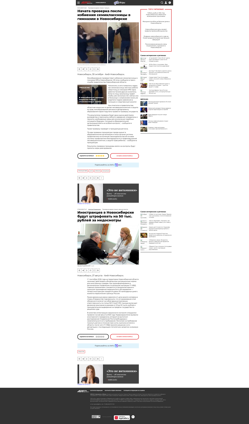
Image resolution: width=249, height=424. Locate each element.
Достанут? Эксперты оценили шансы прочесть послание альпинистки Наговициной (160, 72)
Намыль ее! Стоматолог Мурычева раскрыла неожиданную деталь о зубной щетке (159, 228)
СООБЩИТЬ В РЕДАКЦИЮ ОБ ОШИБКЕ (134, 390)
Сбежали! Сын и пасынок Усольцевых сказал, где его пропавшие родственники (160, 248)
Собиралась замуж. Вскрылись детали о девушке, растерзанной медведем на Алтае (159, 241)
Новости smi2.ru (83, 203)
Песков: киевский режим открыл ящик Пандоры (158, 121)
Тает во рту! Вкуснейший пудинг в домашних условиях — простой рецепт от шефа (159, 85)
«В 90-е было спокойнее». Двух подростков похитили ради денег (159, 65)
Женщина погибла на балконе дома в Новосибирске (156, 22)
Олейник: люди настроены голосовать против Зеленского (157, 128)
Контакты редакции (96, 390)
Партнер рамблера (107, 416)
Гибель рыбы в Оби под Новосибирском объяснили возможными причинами (156, 14)
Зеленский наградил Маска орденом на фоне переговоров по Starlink (159, 109)
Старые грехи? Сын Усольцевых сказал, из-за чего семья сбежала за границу (160, 79)
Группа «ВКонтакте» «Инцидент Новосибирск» (91, 64)
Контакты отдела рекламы (113, 390)
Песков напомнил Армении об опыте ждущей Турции (159, 102)
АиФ (92, 265)
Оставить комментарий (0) (125, 156)
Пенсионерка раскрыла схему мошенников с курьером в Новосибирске (156, 45)
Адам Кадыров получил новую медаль (157, 115)
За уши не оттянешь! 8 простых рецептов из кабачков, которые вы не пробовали (160, 235)
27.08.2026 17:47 (82, 209)
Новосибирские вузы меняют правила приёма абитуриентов (156, 30)
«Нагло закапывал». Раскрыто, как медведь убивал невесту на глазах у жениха (160, 222)
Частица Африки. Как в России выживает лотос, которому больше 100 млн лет (159, 91)
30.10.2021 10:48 (81, 8)
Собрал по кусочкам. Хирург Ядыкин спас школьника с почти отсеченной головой (160, 216)
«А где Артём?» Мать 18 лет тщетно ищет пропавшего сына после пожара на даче (159, 59)
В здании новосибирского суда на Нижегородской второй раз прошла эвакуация (156, 38)
